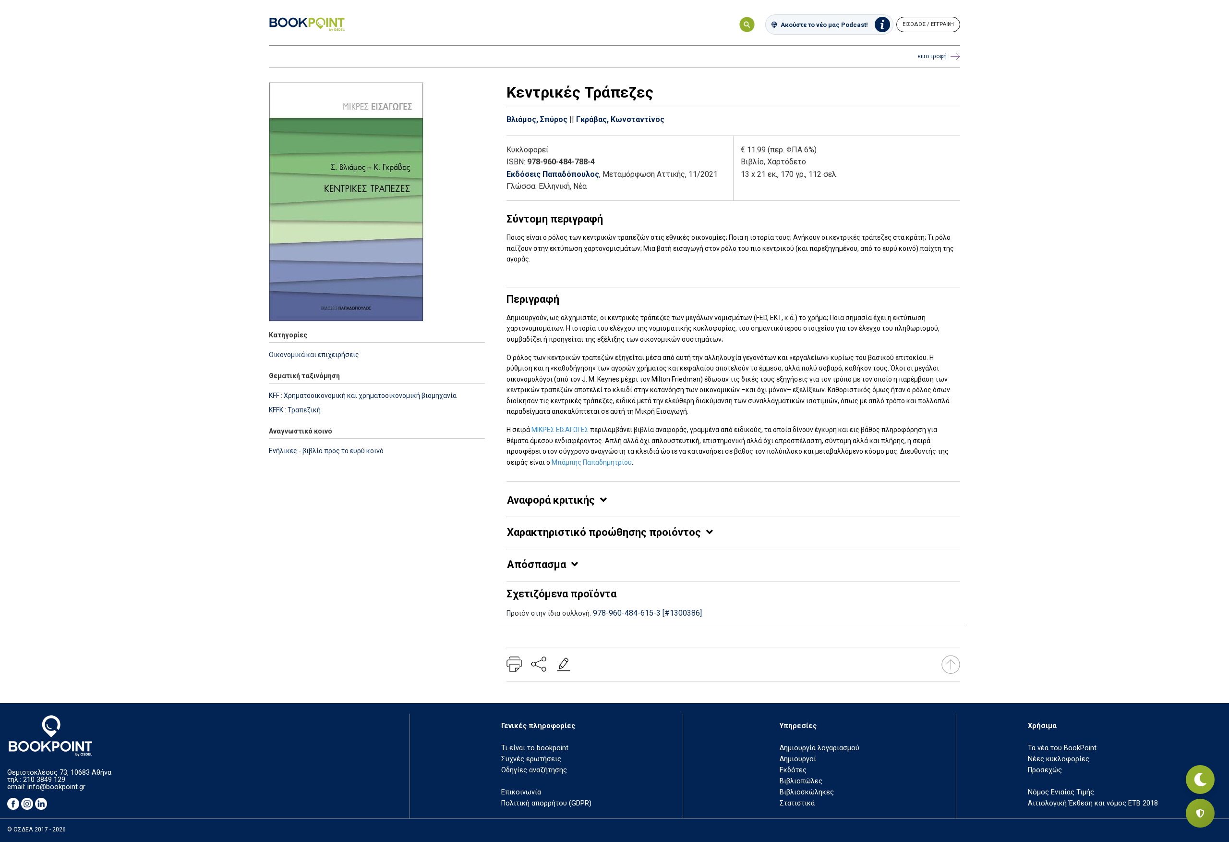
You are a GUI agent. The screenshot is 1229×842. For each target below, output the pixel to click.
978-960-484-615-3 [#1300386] (647, 613)
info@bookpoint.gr (56, 787)
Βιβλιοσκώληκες (807, 792)
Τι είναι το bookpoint (534, 748)
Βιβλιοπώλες (801, 781)
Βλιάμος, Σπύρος (536, 119)
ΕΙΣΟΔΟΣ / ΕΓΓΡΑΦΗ (928, 24)
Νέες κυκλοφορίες (1058, 759)
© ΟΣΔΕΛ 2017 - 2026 (36, 829)
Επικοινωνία (521, 792)
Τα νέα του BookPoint (1062, 748)
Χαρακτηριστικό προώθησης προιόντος (604, 532)
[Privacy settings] (1200, 813)
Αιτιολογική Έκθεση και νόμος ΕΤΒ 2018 (1093, 803)
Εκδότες (793, 770)
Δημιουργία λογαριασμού (819, 748)
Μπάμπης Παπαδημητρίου (592, 462)
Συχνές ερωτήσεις (531, 759)
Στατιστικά (797, 803)
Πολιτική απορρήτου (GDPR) (546, 803)
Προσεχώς (1045, 770)
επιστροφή (932, 56)
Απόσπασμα (536, 564)
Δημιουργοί (798, 759)
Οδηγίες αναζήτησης (534, 770)
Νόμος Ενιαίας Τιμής (1061, 792)
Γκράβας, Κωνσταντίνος (620, 119)
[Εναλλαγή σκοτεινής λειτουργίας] (1200, 779)
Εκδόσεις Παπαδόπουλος (552, 174)
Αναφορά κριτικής (551, 500)
